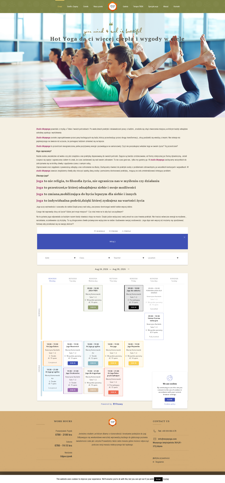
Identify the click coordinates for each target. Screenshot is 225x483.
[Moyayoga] (112, 6)
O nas (60, 6)
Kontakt (177, 6)
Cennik (85, 6)
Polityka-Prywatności (161, 458)
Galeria (125, 6)
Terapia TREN (138, 6)
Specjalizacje (153, 6)
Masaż (165, 6)
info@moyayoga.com (167, 439)
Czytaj (166, 479)
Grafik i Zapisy (72, 6)
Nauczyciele (98, 6)
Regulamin (159, 462)
